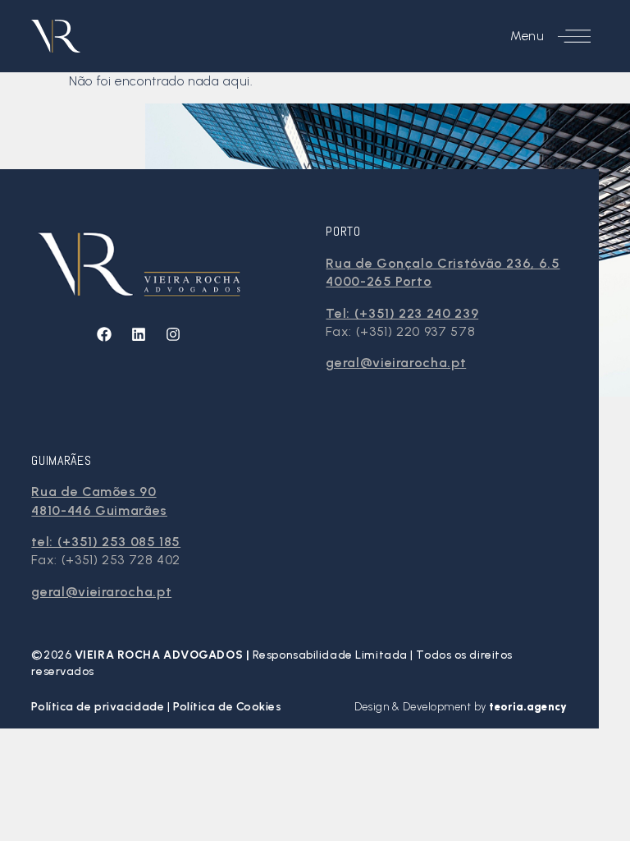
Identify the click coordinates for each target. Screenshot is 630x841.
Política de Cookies (227, 707)
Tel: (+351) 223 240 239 (402, 313)
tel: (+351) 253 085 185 (105, 541)
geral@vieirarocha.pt (396, 362)
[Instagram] (173, 334)
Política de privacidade (99, 707)
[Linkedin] (138, 334)
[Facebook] (104, 334)
